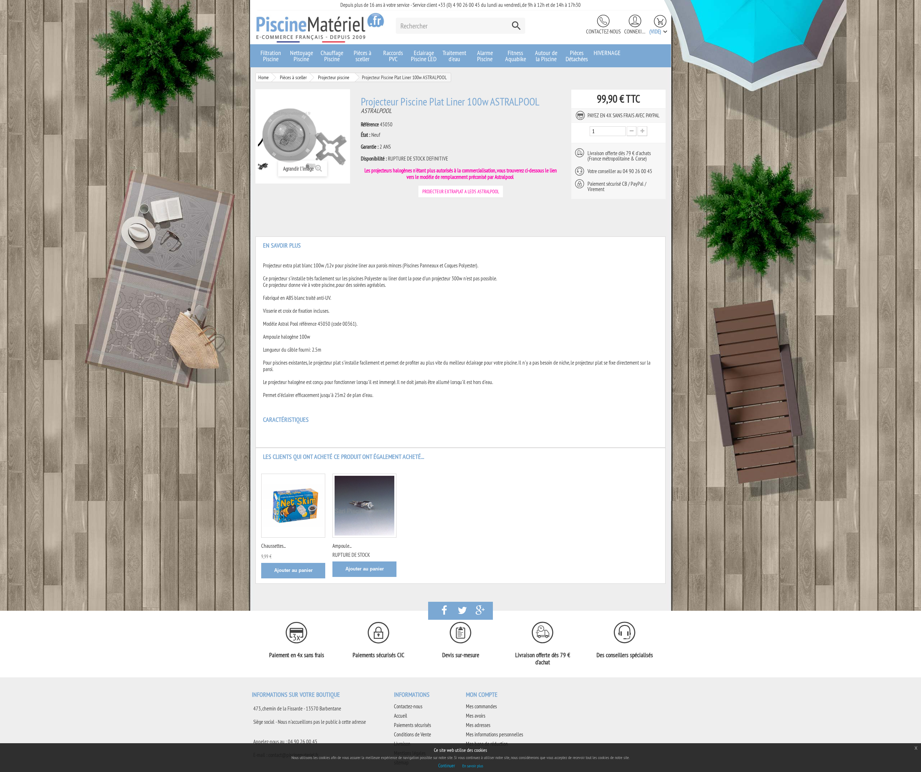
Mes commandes (481, 706)
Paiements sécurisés (412, 725)
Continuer (446, 765)
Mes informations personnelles (494, 734)
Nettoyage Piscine (301, 56)
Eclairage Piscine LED (423, 56)
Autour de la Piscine (546, 56)
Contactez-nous (603, 31)
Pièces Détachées (577, 56)
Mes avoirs (475, 715)
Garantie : (369, 147)
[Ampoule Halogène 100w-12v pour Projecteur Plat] (364, 506)
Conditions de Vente (412, 734)
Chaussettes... (273, 545)
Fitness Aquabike (515, 56)
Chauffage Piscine (332, 56)
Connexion (635, 31)
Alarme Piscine (485, 56)
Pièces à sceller (362, 56)
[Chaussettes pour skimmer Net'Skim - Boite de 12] (293, 506)
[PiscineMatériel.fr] (320, 27)
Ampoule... (341, 545)
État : (365, 135)
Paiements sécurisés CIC (378, 655)
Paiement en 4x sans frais (296, 655)
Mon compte (482, 694)
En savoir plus (472, 765)
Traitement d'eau (454, 56)
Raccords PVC (393, 56)
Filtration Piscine (270, 56)
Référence (370, 124)
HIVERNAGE (607, 53)
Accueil (400, 715)
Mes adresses (478, 725)
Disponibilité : (374, 158)
